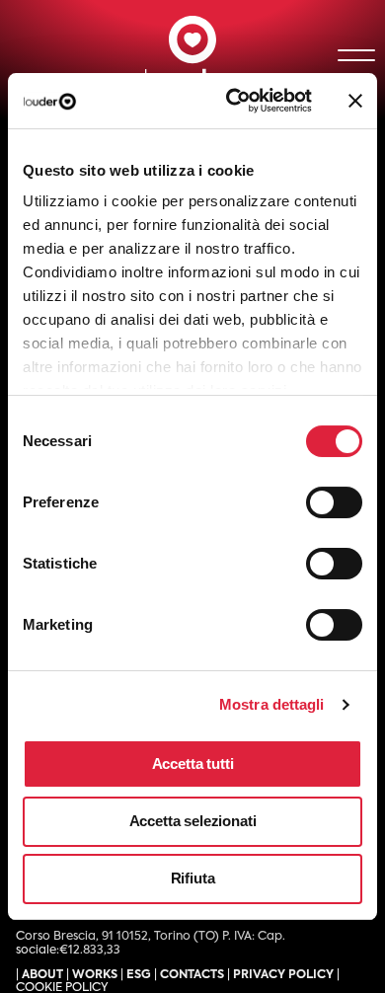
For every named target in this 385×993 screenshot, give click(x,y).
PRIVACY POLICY (283, 975)
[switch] (315, 496)
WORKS (94, 975)
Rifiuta (193, 878)
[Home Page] (192, 55)
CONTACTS (192, 975)
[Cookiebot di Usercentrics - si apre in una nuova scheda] (233, 101)
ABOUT (42, 975)
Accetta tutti (193, 763)
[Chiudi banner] (355, 101)
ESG (138, 975)
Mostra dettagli (272, 704)
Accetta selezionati (193, 820)
